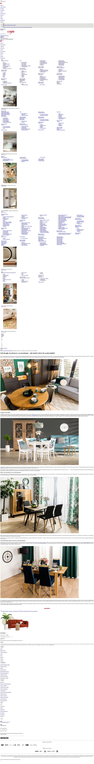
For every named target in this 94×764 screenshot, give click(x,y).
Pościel (23, 280)
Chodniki (23, 216)
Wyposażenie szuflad (25, 126)
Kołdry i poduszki (6, 218)
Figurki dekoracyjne (25, 228)
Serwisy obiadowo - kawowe (44, 220)
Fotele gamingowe (43, 78)
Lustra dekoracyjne (25, 224)
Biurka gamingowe (43, 76)
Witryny (4, 74)
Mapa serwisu (2, 714)
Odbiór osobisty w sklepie (4, 687)
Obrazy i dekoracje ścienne (26, 222)
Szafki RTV (5, 81)
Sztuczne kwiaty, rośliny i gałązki (27, 226)
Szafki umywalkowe (62, 76)
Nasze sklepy (2, 706)
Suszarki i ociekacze (62, 225)
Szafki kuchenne (24, 121)
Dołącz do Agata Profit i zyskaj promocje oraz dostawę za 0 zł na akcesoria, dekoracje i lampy (17, 27)
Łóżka (23, 83)
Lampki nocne (42, 279)
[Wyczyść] (10, 33)
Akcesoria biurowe (25, 234)
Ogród (2, 333)
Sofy (4, 62)
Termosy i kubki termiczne (44, 231)
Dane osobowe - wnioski (4, 678)
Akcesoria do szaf (24, 66)
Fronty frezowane (6, 119)
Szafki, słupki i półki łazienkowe (8, 159)
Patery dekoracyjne (25, 229)
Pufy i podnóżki (5, 66)
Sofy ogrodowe (42, 84)
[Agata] (47, 31)
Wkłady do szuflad (61, 227)
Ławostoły (23, 73)
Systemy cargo (24, 127)
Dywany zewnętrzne (25, 217)
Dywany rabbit (5, 232)
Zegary (23, 225)
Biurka (4, 278)
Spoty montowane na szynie (26, 243)
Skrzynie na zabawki (25, 275)
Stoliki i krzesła (24, 272)
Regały (4, 73)
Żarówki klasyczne (43, 242)
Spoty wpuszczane (24, 245)
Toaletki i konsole (24, 74)
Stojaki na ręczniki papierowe (63, 228)
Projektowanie (2, 20)
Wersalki (4, 64)
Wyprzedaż (2, 8)
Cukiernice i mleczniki (43, 225)
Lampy (2, 235)
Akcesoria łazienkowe (25, 159)
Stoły (22, 72)
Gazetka (1, 49)
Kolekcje (2, 334)
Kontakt (1, 668)
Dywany (23, 279)
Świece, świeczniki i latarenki (26, 230)
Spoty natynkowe (24, 244)
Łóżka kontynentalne (43, 62)
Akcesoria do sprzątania (80, 215)
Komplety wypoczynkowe (7, 68)
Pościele (4, 217)
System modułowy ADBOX (26, 65)
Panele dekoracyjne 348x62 (44, 120)
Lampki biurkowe (43, 280)
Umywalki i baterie (62, 79)
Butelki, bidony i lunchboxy (63, 224)
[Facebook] (1, 738)
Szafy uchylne (24, 63)
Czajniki (41, 124)
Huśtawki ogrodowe (62, 61)
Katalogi (1, 18)
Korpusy (23, 122)
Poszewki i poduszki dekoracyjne (8, 216)
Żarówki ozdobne (43, 243)
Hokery (23, 75)
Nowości (2, 335)
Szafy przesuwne (24, 62)
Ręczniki (23, 161)
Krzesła (23, 70)
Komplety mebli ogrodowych (63, 62)
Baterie (60, 123)
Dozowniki (60, 124)
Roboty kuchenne (43, 125)
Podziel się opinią (3, 669)
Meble (2, 59)
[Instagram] (3, 738)
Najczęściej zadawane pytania (5, 664)
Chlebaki (60, 226)
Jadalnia (10, 350)
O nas (1, 704)
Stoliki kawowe (24, 71)
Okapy (60, 113)
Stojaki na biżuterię (25, 233)
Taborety (23, 76)
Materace (41, 69)
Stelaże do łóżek (42, 71)
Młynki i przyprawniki (62, 218)
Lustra (60, 71)
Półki (4, 76)
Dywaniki (23, 215)
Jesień (2, 336)
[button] (2, 647)
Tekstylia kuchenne (6, 225)
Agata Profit (2, 10)
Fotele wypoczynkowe (6, 65)
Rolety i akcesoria (6, 223)
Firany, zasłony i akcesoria (7, 222)
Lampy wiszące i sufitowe (44, 278)
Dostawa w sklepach (3, 685)
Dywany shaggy (5, 231)
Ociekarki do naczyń (25, 129)
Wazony (23, 227)
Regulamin (2, 682)
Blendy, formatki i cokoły (7, 122)
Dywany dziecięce (6, 233)
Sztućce (41, 222)
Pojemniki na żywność (62, 223)
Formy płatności (2, 690)
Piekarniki (60, 115)
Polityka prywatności (3, 695)
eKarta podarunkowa (3, 700)
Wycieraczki (23, 218)
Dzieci (2, 271)
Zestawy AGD (61, 118)
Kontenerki (42, 80)
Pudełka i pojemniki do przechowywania (65, 233)
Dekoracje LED (24, 231)
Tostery (41, 127)
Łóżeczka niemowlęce (43, 63)
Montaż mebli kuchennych (4, 673)
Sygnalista (2, 716)
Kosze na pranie (42, 157)
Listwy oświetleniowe (6, 239)
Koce (4, 220)
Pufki (41, 215)
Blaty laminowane (24, 113)
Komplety (60, 125)
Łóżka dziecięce (42, 61)
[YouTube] (6, 738)
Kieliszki (41, 226)
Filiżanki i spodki (42, 224)
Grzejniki (78, 231)
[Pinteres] (4, 738)
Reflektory (23, 242)
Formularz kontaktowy (5, 722)
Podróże (41, 273)
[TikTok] (7, 738)
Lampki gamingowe (25, 238)
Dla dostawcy (2, 709)
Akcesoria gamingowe (80, 229)
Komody (4, 72)
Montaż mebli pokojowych (4, 671)
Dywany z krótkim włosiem (7, 230)
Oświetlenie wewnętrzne (44, 115)
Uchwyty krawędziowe (6, 127)
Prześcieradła (5, 219)
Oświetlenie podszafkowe (44, 114)
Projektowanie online (3, 674)
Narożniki (4, 63)
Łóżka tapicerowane (25, 84)
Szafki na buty (61, 69)
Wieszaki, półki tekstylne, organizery (64, 234)
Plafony (4, 238)
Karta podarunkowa (3, 698)
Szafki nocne (42, 64)
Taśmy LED (42, 245)
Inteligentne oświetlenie (43, 244)
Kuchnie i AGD (2, 650)
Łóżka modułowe (43, 60)
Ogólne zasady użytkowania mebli (5, 692)
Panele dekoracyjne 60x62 (44, 119)
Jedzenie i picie (24, 282)
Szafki (4, 75)
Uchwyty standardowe (6, 126)
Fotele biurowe (42, 77)
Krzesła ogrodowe (61, 63)
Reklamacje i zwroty (3, 666)
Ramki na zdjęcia (24, 223)
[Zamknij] (1, 1)
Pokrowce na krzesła (6, 224)
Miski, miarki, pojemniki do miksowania (65, 217)
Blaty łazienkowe (61, 77)
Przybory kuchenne (62, 215)
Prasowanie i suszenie (80, 216)
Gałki (4, 128)
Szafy (4, 277)
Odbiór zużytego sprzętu (4, 676)
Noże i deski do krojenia (62, 219)
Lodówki (60, 116)
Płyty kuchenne (61, 114)
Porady (1, 54)
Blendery (41, 126)
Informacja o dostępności (4, 697)
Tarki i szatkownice (62, 221)
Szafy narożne (24, 64)
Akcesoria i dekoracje (4, 214)
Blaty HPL (23, 114)
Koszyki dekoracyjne (25, 232)
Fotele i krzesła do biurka (7, 279)
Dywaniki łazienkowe (25, 160)
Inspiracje (1, 15)
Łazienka (2, 156)
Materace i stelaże (6, 275)
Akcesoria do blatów (25, 115)
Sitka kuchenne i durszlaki (63, 220)
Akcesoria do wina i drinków (44, 232)
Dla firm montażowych (4, 711)
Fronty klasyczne (5, 118)
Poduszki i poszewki (25, 281)
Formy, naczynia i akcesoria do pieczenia (65, 216)
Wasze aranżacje (2, 13)
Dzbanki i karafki (42, 227)
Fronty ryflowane (6, 120)
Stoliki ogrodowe (61, 64)
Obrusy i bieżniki (42, 229)
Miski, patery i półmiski (43, 221)
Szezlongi (4, 67)
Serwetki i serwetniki (43, 230)
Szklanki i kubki (42, 223)
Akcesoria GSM (79, 230)
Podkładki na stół (42, 228)
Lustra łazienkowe (61, 78)
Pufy (22, 274)
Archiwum (3, 350)
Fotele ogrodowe (61, 60)
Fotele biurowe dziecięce (44, 79)
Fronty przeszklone (6, 121)
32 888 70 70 (4, 725)
